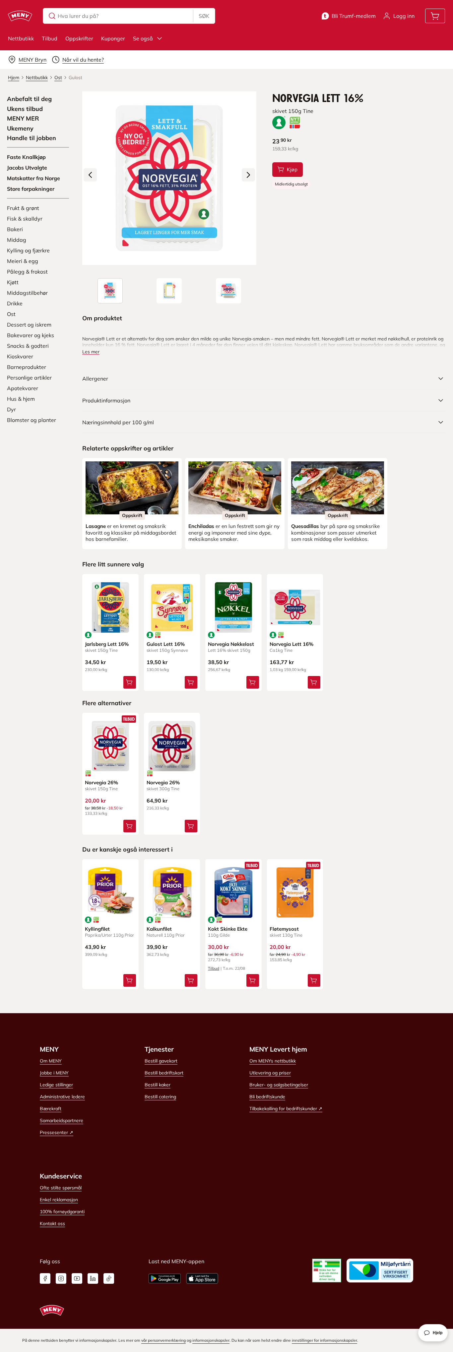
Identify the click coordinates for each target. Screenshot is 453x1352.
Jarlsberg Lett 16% (107, 644)
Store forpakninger (30, 188)
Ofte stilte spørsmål (61, 1188)
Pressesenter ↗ (56, 1132)
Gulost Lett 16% (166, 644)
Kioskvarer (20, 356)
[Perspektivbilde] (228, 290)
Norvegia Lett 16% (291, 644)
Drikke (15, 303)
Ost (11, 314)
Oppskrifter (79, 38)
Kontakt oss (52, 1223)
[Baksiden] (169, 290)
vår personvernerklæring (163, 1340)
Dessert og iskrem (29, 324)
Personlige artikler (29, 377)
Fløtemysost (284, 929)
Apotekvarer (22, 388)
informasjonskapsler (210, 1340)
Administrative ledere (62, 1097)
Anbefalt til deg (29, 99)
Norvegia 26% (101, 782)
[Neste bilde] (248, 175)
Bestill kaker (157, 1085)
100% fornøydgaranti (62, 1212)
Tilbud (49, 38)
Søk (204, 16)
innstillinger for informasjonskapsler (324, 1340)
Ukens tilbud (25, 109)
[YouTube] (77, 1278)
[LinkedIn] (93, 1278)
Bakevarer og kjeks (30, 335)
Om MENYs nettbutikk (272, 1061)
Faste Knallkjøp (26, 157)
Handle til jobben (31, 138)
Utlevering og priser (270, 1073)
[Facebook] (45, 1278)
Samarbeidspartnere (61, 1120)
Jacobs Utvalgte (27, 167)
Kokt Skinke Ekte (227, 929)
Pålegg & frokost (27, 271)
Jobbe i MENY (54, 1073)
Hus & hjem (21, 398)
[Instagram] (61, 1278)
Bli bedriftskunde (267, 1097)
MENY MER (23, 118)
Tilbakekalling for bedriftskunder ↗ (285, 1109)
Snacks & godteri (28, 345)
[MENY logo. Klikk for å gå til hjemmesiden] (20, 16)
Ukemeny (20, 128)
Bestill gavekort (161, 1061)
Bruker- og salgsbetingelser (278, 1085)
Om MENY (51, 1061)
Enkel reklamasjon (59, 1200)
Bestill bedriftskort (164, 1073)
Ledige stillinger (56, 1085)
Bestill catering (160, 1097)
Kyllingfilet (97, 929)
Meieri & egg (22, 261)
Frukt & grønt (23, 208)
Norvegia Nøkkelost (231, 644)
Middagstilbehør (27, 292)
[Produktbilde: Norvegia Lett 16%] (110, 290)
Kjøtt (13, 282)
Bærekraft (50, 1109)
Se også (143, 38)
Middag (16, 239)
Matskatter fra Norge (33, 178)
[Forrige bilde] (90, 175)
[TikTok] (108, 1278)
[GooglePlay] (165, 1278)
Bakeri (15, 229)
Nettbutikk (21, 38)
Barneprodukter (26, 367)
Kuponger (113, 38)
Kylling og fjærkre (28, 250)
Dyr (11, 409)
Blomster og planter (31, 420)
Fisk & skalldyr (24, 218)
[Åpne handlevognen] (435, 16)
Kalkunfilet (159, 929)
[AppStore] (202, 1278)
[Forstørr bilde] (169, 178)
